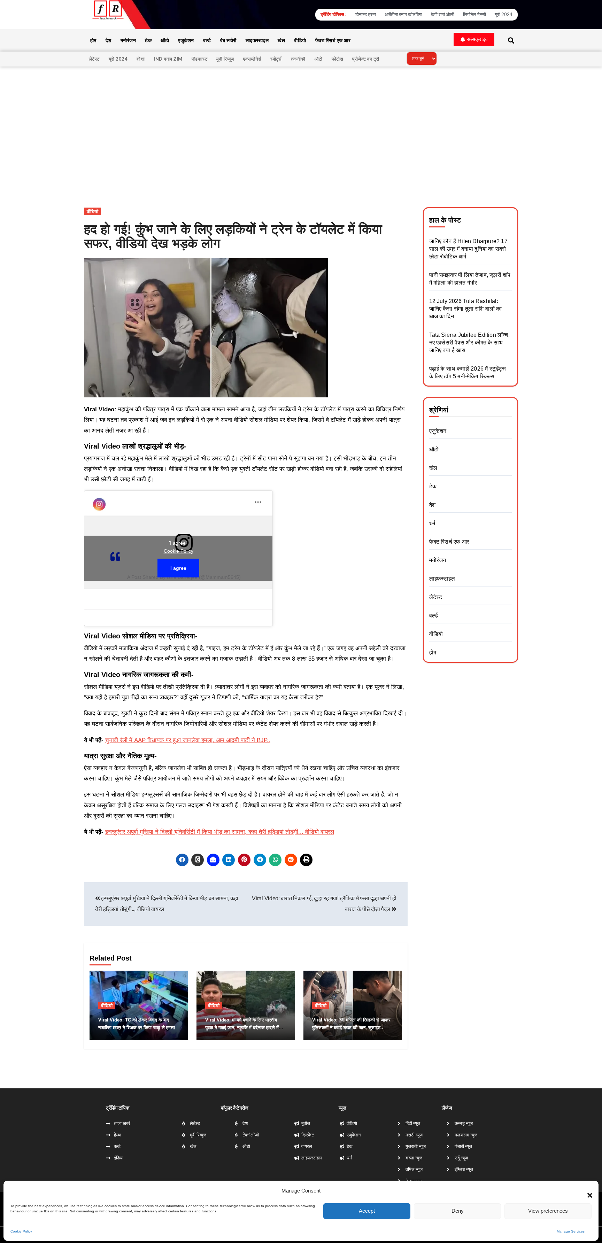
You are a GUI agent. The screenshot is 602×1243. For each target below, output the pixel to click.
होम (93, 40)
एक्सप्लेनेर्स (252, 59)
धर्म (432, 523)
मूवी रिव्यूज (225, 59)
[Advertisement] (301, 119)
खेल (281, 40)
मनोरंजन (128, 40)
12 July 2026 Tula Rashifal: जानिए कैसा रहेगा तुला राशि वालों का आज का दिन (465, 308)
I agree (178, 568)
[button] (586, 1189)
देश (108, 40)
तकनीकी (298, 59)
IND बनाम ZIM (168, 59)
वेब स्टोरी (228, 40)
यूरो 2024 (118, 59)
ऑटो (165, 40)
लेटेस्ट (94, 59)
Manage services (571, 1230)
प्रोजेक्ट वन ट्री (365, 59)
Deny (458, 1209)
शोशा (141, 59)
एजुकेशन (186, 40)
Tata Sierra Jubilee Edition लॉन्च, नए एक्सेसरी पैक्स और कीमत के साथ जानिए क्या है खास (469, 342)
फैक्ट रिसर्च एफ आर (333, 40)
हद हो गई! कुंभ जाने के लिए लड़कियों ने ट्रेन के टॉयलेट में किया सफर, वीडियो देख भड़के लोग (233, 236)
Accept (367, 1209)
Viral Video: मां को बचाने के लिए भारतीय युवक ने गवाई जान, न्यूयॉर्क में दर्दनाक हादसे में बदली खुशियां (242, 1027)
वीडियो (300, 40)
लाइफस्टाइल (257, 40)
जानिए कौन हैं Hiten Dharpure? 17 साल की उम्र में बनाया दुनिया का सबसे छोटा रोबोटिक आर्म (468, 248)
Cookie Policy (21, 1230)
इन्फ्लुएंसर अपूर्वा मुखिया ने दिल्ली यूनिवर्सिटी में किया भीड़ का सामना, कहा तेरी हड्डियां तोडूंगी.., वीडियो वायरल (219, 832)
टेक (148, 40)
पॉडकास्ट (200, 59)
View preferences (548, 1209)
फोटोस (338, 59)
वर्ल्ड (207, 40)
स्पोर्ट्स (276, 59)
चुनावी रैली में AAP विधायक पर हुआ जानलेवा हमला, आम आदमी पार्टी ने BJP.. (187, 740)
